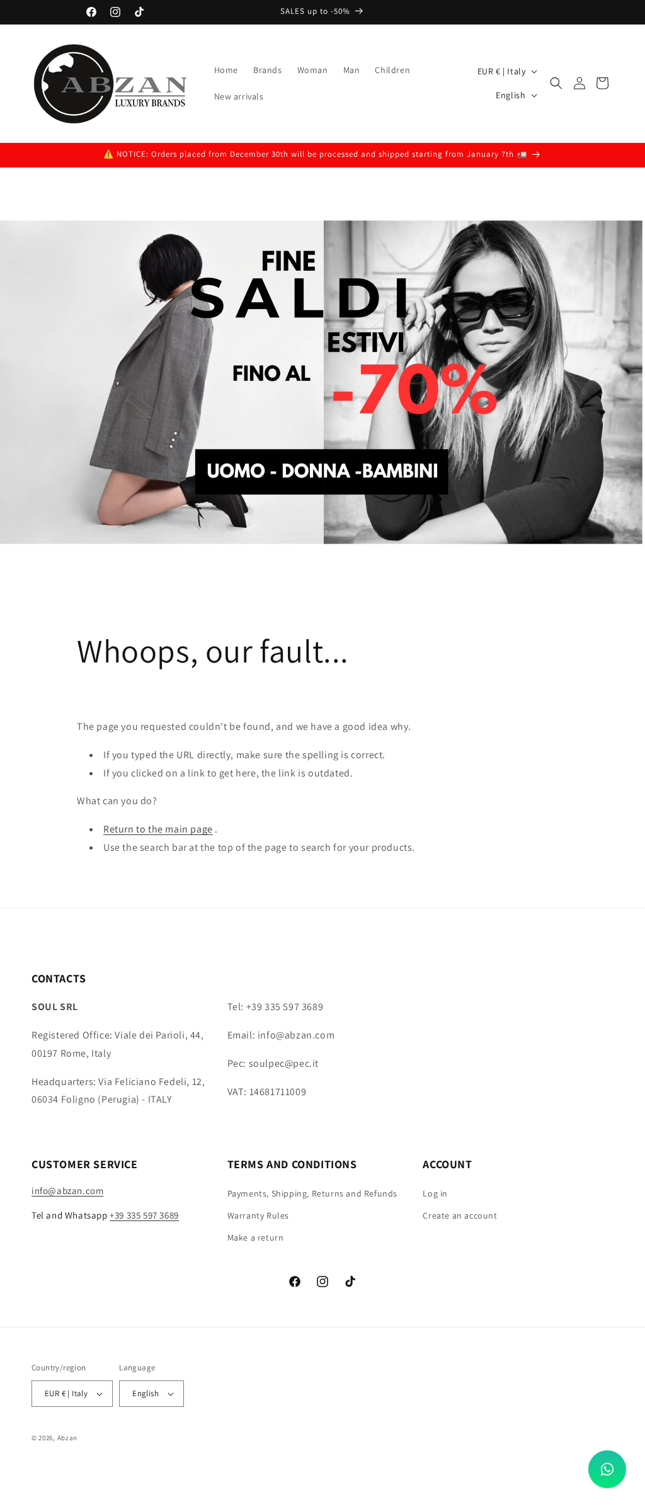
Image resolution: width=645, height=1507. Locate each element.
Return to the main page (158, 829)
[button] (556, 83)
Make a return (255, 1237)
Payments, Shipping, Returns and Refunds (312, 1193)
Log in (435, 1193)
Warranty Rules (258, 1215)
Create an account (460, 1215)
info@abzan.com (67, 1191)
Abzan (67, 1437)
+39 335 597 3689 (144, 1215)
